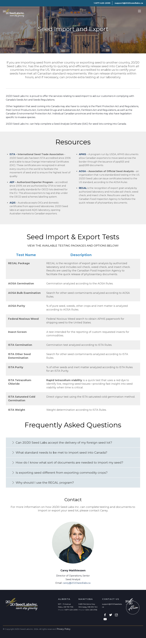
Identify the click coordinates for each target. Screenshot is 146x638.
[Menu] (139, 11)
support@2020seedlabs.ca (129, 3)
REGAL (83, 188)
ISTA (12, 154)
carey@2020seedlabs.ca (76, 583)
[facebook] (105, 614)
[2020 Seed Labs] (13, 16)
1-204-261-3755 (91, 610)
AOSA (82, 171)
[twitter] (111, 614)
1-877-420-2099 (71, 610)
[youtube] (105, 619)
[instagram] (116, 614)
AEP (12, 182)
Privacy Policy (63, 629)
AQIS (13, 202)
